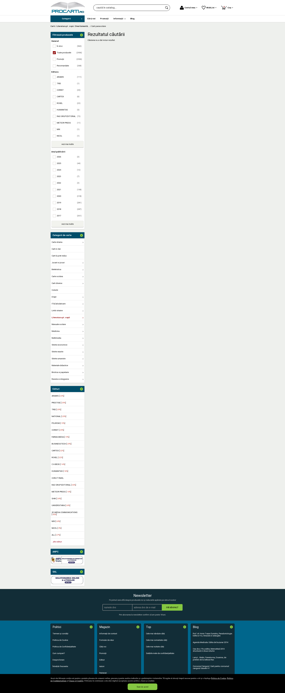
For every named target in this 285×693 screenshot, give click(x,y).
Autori (101, 666)
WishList (210, 8)
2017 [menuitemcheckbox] (69, 216)
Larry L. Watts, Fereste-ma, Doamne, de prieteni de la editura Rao (209, 658)
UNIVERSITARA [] (61, 505)
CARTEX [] (58, 450)
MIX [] (56, 521)
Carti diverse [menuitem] (57, 283)
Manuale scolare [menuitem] (59, 324)
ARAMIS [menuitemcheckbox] (69, 77)
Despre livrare (58, 660)
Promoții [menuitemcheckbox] (69, 59)
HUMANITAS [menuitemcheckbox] (68, 110)
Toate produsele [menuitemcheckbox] (69, 52)
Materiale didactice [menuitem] (60, 365)
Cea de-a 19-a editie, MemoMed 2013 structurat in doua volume (209, 650)
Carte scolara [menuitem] (57, 276)
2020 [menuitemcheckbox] (69, 196)
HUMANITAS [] (60, 471)
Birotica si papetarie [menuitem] (60, 372)
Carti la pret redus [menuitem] (59, 256)
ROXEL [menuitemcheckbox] (68, 103)
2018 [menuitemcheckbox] (69, 209)
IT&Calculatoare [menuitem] (58, 304)
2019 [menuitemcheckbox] (69, 203)
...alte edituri (57, 542)
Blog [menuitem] (132, 19)
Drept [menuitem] (54, 297)
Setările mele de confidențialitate (160, 653)
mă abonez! (172, 607)
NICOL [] (56, 528)
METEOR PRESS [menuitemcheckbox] (68, 123)
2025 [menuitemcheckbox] (68, 163)
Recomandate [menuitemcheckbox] (69, 66)
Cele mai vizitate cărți (155, 647)
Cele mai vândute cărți (155, 633)
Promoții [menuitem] (104, 19)
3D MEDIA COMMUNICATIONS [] (64, 513)
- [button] (81, 35)
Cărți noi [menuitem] (91, 19)
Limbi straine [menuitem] (57, 310)
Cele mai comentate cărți (156, 640)
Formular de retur (106, 640)
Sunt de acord (142, 686)
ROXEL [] (57, 457)
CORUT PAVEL (58, 478)
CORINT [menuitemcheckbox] (68, 90)
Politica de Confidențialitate (64, 647)
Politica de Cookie (218, 678)
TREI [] (56, 409)
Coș (228, 7)
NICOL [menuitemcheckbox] (68, 136)
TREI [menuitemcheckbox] (68, 83)
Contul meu (190, 8)
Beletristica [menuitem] (56, 269)
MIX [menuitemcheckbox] (68, 129)
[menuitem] (67, 18)
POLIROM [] (58, 423)
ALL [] (56, 535)
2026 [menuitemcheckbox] (68, 157)
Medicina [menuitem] (56, 331)
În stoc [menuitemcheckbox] (69, 46)
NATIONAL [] (59, 416)
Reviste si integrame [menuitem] (60, 379)
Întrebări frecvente (60, 666)
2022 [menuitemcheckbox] (68, 183)
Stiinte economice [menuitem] (59, 345)
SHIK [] (56, 498)
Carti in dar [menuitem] (56, 249)
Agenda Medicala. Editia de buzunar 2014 (210, 642)
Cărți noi (102, 647)
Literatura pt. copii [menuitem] (61, 317)
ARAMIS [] (58, 396)
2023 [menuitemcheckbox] (68, 176)
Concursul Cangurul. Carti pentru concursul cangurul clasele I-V (211, 667)
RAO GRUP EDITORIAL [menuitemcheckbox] (68, 116)
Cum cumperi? (59, 653)
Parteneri (103, 673)
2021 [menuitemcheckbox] (69, 189)
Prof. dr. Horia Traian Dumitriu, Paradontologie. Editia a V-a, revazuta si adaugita (212, 634)
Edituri (102, 660)
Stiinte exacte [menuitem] (57, 352)
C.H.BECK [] (58, 464)
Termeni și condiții (60, 633)
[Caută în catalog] (167, 7)
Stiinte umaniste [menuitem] (58, 358)
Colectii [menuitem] (55, 290)
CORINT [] (58, 430)
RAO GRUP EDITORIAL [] (64, 485)
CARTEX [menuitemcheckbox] (68, 96)
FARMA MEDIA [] (60, 437)
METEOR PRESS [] (61, 492)
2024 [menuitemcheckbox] (68, 170)
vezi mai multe (67, 144)
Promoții (102, 653)
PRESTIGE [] (59, 403)
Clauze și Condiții (76, 680)
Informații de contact (108, 633)
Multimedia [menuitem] (56, 338)
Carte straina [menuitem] (57, 242)
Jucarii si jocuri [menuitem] (58, 262)
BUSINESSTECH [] (61, 444)
